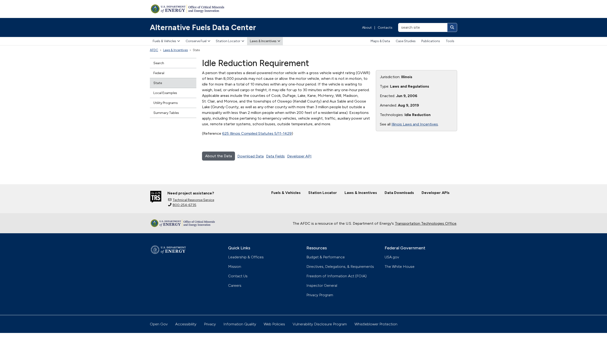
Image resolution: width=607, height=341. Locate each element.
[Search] (452, 27)
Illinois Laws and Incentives (414, 124)
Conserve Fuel (196, 41)
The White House (399, 266)
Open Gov (159, 324)
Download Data (250, 156)
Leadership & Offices (246, 257)
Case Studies (406, 41)
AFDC (154, 50)
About (367, 28)
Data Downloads (399, 192)
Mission (234, 266)
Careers (234, 285)
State (157, 83)
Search (158, 63)
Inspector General (321, 285)
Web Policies (274, 324)
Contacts (385, 28)
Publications (430, 41)
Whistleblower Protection (375, 324)
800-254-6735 (184, 205)
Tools (450, 41)
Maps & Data (380, 41)
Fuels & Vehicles (164, 41)
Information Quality (239, 324)
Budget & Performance (325, 257)
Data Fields (275, 156)
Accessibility (185, 324)
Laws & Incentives (263, 41)
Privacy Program (319, 295)
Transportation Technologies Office (425, 223)
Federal (158, 73)
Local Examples (165, 93)
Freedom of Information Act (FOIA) (336, 276)
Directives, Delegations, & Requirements (340, 266)
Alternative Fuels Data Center (203, 27)
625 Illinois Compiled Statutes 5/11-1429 (257, 133)
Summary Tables (166, 113)
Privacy (210, 324)
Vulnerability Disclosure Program (320, 324)
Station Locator (228, 41)
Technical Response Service (193, 200)
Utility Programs (165, 103)
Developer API (299, 156)
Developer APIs (436, 192)
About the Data (218, 156)
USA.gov (392, 257)
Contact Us (238, 276)
